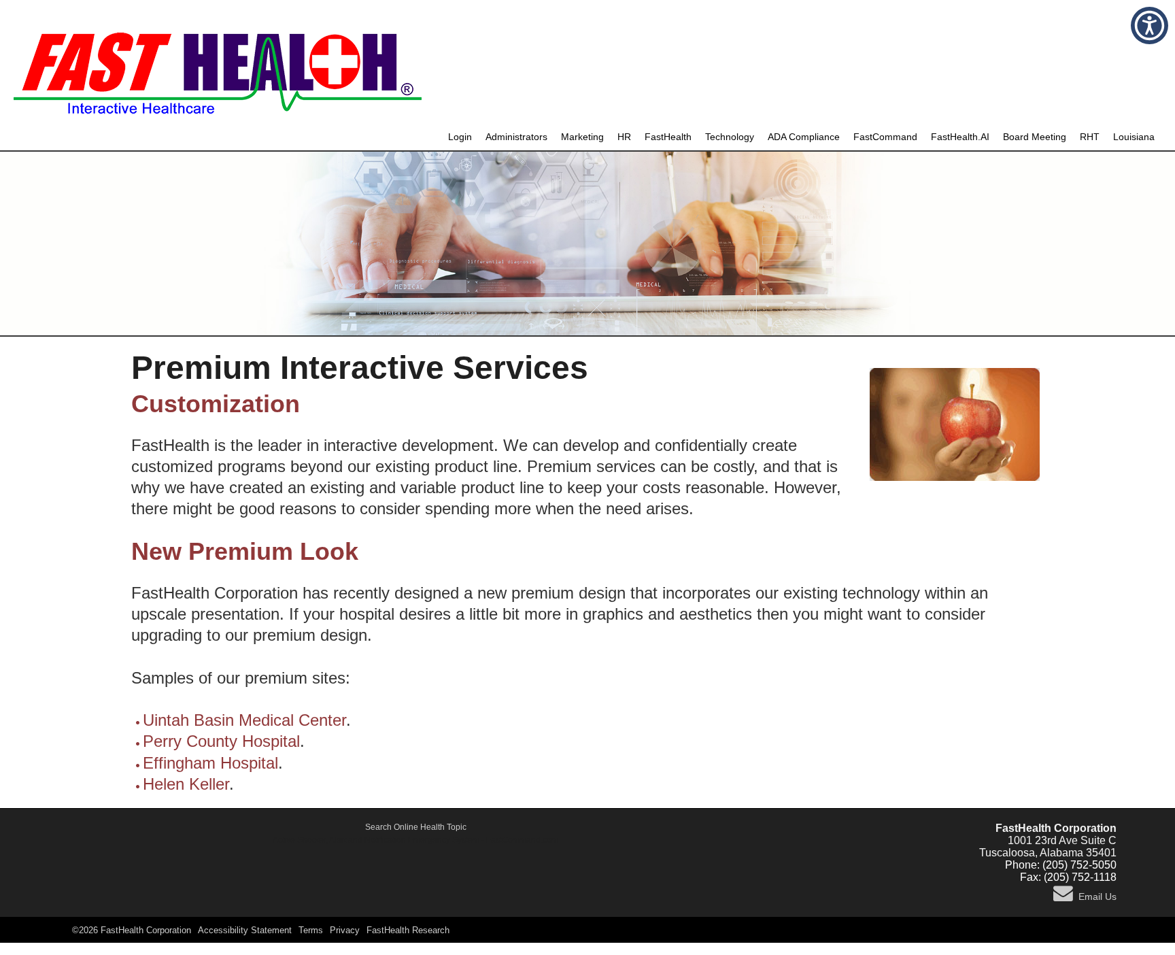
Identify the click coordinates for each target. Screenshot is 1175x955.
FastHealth (668, 137)
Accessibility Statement (245, 930)
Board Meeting (1034, 137)
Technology (729, 137)
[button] (1149, 25)
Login (460, 137)
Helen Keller (186, 784)
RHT (1090, 137)
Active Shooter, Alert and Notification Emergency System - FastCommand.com (415, 840)
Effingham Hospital (210, 763)
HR (624, 137)
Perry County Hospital (221, 741)
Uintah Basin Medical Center (244, 720)
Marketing (582, 137)
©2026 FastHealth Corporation (131, 930)
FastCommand (885, 137)
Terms (311, 930)
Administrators (516, 137)
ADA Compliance (804, 137)
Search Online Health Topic (415, 827)
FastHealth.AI (960, 137)
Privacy (345, 930)
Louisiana (1134, 137)
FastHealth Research (408, 930)
